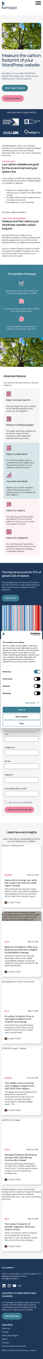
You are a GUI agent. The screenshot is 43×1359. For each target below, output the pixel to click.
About (5, 1339)
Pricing (5, 1332)
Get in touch (10, 598)
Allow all (21, 710)
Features (6, 1328)
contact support (29, 1274)
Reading (8, 875)
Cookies (33, 1350)
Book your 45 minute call (19, 810)
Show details (30, 703)
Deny (21, 723)
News (7, 1150)
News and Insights (10, 1335)
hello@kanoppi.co (10, 1278)
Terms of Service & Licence (14, 1346)
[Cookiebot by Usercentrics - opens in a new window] (30, 634)
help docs (14, 1274)
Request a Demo (13, 98)
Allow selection (21, 717)
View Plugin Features (15, 88)
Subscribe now (12, 1316)
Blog (7, 942)
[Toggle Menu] (38, 4)
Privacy (25, 1350)
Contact (5, 1343)
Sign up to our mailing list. (20, 802)
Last (6, 734)
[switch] (37, 679)
